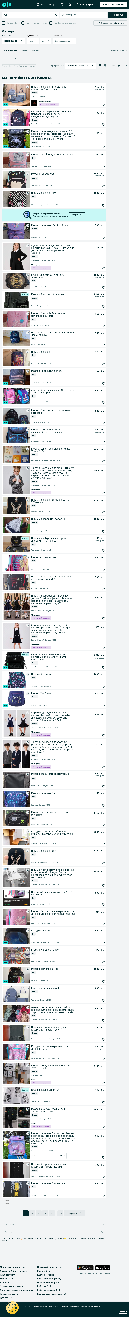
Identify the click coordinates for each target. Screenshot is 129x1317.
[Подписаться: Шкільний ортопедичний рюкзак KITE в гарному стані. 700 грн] (103, 589)
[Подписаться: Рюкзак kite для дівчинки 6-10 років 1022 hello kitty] (103, 1083)
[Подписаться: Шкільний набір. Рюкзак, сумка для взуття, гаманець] (103, 550)
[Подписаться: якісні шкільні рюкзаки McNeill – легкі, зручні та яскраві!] (103, 402)
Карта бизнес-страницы (49, 1278)
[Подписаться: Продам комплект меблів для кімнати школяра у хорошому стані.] (103, 843)
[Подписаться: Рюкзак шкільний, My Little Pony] (103, 237)
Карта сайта (43, 1271)
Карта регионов (45, 1275)
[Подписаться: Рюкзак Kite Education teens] (103, 306)
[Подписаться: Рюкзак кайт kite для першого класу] (103, 166)
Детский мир (13, 66)
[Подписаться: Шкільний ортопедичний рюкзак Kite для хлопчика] (103, 344)
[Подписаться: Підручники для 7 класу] (103, 962)
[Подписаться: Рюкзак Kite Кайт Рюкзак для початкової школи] (103, 325)
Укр (50, 4)
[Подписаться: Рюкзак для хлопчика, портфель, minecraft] (103, 824)
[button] (55, 14)
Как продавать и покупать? (51, 1294)
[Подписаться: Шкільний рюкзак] (103, 364)
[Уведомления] (69, 4)
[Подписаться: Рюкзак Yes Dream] (103, 705)
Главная (4, 66)
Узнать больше (94, 1307)
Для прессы (6, 1297)
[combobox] (30, 15)
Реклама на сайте (9, 1294)
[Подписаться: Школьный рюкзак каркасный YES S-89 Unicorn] (103, 904)
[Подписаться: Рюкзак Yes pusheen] (103, 186)
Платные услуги (8, 1275)
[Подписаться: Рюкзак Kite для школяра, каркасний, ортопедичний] (103, 441)
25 (60, 1213)
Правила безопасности (49, 1267)
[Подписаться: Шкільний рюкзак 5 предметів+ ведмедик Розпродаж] (103, 104)
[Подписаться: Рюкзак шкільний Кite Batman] (103, 1195)
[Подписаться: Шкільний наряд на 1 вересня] (103, 531)
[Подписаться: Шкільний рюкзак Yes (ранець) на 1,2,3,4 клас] (103, 512)
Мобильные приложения (12, 1267)
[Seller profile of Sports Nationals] (34, 103)
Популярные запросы (48, 1282)
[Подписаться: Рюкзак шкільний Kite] (103, 805)
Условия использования (12, 1286)
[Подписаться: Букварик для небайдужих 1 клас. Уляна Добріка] (103, 461)
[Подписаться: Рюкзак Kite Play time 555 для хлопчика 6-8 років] (103, 1126)
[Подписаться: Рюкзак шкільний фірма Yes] (103, 383)
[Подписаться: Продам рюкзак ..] (103, 943)
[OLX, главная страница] (6, 4)
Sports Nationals (45, 101)
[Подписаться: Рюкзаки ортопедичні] (103, 569)
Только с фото (13, 23)
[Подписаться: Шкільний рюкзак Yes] (103, 863)
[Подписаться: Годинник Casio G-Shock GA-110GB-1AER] (103, 287)
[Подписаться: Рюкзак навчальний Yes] (103, 981)
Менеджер (35, 265)
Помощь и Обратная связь (13, 1271)
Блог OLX (4, 1282)
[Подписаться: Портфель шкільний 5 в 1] (103, 1000)
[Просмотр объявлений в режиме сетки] (105, 65)
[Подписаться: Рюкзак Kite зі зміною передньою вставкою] (103, 422)
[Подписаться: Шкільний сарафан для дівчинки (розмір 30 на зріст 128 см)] (103, 1039)
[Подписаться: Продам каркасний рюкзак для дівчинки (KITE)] (103, 1058)
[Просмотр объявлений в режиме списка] (100, 65)
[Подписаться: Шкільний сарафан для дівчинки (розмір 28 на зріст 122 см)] (103, 1176)
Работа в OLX (44, 1286)
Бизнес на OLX (7, 1278)
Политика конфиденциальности (16, 1290)
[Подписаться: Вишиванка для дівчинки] (103, 1102)
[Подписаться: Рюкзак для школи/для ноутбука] (103, 786)
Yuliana (33, 1080)
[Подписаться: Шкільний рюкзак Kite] (103, 205)
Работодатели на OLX (48, 1290)
